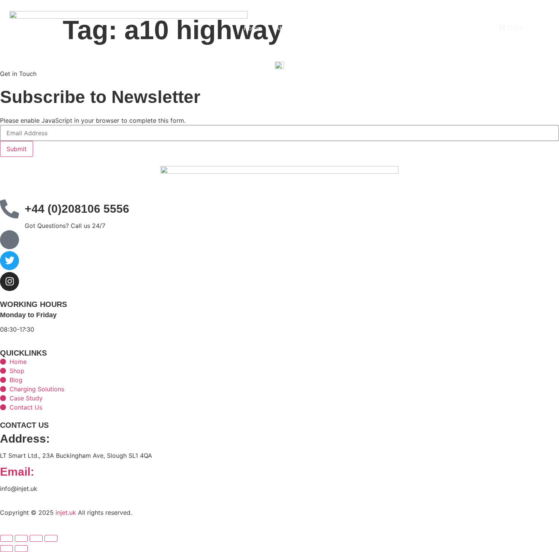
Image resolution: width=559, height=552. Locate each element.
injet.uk (66, 512)
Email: (17, 471)
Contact (374, 28)
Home (252, 28)
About (283, 28)
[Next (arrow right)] (21, 548)
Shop (341, 28)
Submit (16, 149)
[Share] (36, 538)
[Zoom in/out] (6, 538)
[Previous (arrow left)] (6, 548)
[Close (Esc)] (50, 538)
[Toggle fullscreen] (21, 538)
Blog (312, 28)
